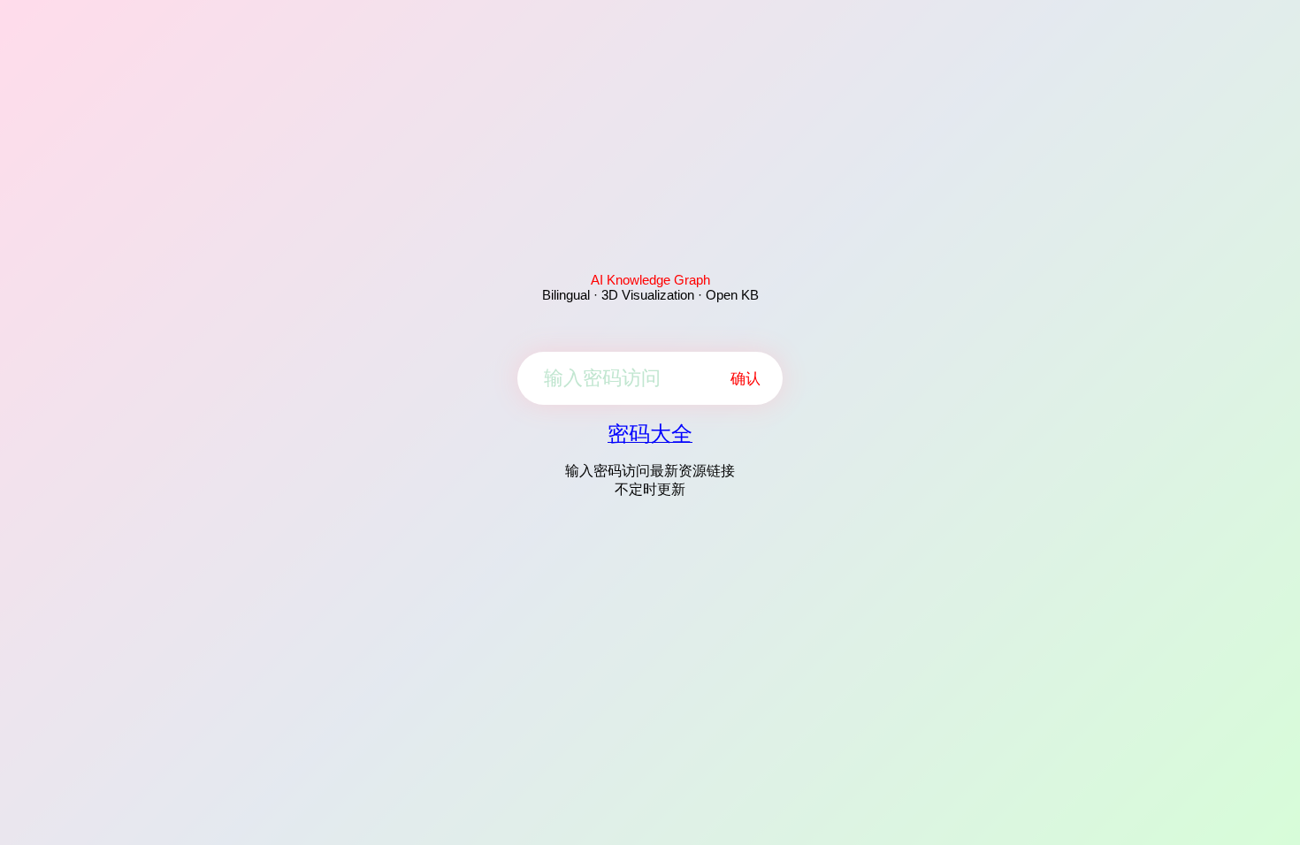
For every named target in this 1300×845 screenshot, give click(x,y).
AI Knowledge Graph (650, 279)
